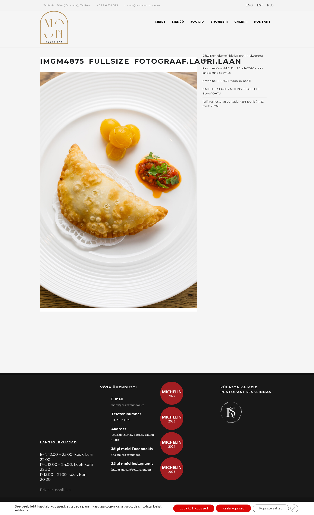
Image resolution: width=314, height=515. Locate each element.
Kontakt (262, 21)
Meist (160, 21)
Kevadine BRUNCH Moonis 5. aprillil (226, 80)
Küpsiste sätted (270, 508)
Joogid (197, 21)
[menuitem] (249, 5)
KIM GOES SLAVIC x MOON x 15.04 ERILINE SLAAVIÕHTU (231, 91)
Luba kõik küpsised (194, 508)
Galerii (241, 21)
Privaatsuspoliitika (55, 490)
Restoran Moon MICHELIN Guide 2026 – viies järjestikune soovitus (232, 70)
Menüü (178, 21)
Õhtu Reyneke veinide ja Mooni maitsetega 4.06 (232, 58)
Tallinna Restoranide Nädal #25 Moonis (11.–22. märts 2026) (233, 104)
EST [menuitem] (260, 5)
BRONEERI (219, 21)
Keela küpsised (233, 508)
